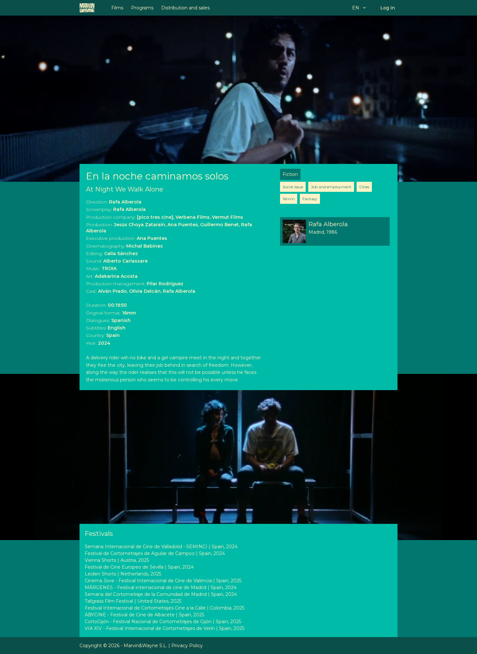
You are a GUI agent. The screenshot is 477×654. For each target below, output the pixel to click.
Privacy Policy (187, 645)
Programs (142, 8)
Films (117, 8)
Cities (364, 186)
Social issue (293, 186)
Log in (387, 8)
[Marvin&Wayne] (87, 8)
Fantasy (309, 198)
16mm (289, 198)
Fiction (290, 174)
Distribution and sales (185, 8)
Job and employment (331, 186)
